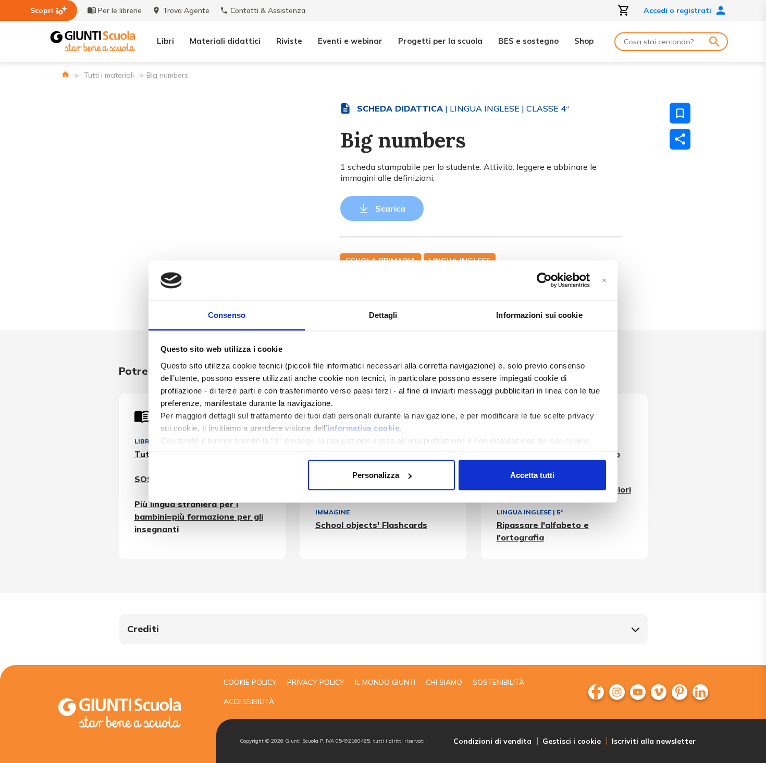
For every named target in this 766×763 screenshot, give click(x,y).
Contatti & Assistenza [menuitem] (267, 10)
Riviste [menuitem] (289, 41)
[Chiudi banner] (604, 280)
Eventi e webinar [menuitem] (350, 41)
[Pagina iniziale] (65, 74)
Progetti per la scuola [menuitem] (440, 41)
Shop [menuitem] (584, 41)
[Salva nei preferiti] (680, 113)
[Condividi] (680, 139)
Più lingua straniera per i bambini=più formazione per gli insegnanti (198, 516)
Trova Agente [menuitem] (186, 10)
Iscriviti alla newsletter (654, 741)
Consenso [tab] (226, 314)
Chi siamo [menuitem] (444, 682)
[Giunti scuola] (130, 714)
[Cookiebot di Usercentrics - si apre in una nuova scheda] (544, 280)
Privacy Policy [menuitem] (315, 682)
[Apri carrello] (623, 10)
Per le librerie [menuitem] (120, 10)
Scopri (41, 10)
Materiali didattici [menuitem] (225, 41)
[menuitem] (596, 692)
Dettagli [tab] (383, 314)
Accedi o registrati (677, 10)
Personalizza (375, 475)
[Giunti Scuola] (93, 41)
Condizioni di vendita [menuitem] (492, 741)
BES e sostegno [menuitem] (528, 41)
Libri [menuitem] (165, 41)
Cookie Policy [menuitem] (250, 682)
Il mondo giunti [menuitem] (385, 682)
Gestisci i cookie (571, 741)
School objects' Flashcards (371, 525)
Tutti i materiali (109, 75)
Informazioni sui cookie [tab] (539, 314)
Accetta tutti (532, 475)
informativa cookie (363, 427)
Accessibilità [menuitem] (249, 701)
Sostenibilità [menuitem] (498, 682)
